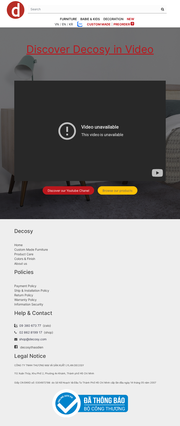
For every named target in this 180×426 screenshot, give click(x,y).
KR (71, 24)
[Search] (162, 9)
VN (57, 24)
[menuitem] (130, 19)
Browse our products (117, 190)
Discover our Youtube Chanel (68, 190)
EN (64, 24)
